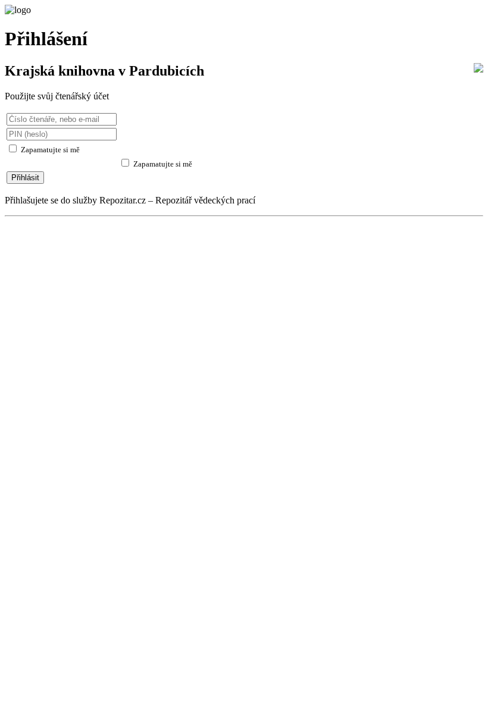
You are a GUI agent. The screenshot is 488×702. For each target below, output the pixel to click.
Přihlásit (25, 177)
